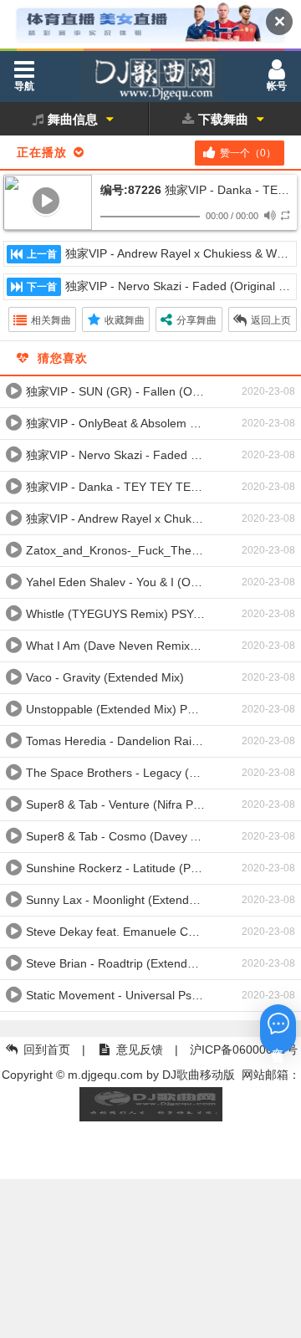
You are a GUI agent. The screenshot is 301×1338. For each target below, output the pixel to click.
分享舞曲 (196, 320)
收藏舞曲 (125, 320)
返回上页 (271, 320)
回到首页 (46, 1049)
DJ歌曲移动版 (198, 1074)
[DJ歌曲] (150, 82)
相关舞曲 (51, 320)
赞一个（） (248, 153)
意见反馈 (139, 1049)
